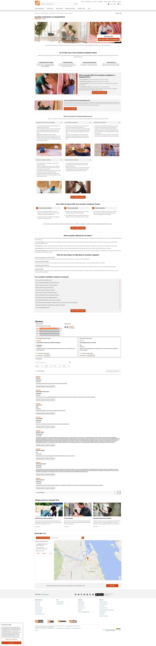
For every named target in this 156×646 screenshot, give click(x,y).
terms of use (70, 625)
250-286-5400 (41, 550)
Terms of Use (37, 628)
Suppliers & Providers (103, 616)
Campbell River (52, 13)
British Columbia (44, 13)
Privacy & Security (81, 608)
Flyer (51, 553)
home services (60, 13)
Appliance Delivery (38, 610)
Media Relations (102, 612)
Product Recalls (81, 605)
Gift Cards (114, 1)
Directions (44, 553)
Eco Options (101, 614)
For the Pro (94, 1)
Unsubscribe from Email (76, 628)
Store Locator (37, 13)
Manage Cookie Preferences (11, 639)
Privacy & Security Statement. (14, 636)
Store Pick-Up (37, 605)
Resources (80, 599)
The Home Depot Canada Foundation (106, 610)
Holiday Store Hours (103, 608)
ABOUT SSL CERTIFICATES (110, 630)
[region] (11, 634)
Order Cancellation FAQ (39, 614)
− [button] (119, 578)
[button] (75, 4)
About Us (101, 599)
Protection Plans (81, 603)
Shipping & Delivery (39, 608)
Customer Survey (60, 603)
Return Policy (37, 601)
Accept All (11, 642)
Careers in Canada (103, 601)
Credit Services (88, 1)
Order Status (100, 1)
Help (57, 599)
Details (38, 553)
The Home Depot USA (59, 628)
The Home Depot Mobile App (83, 612)
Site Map (36, 630)
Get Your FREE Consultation (109, 39)
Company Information (103, 603)
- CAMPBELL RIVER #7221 (41, 544)
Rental (83, 1)
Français (119, 1)
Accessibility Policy (68, 628)
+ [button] (119, 577)
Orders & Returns (38, 599)
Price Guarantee (38, 612)
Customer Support (107, 1)
